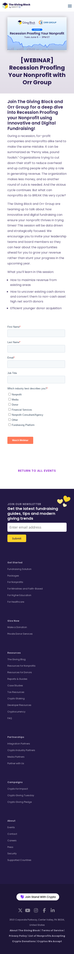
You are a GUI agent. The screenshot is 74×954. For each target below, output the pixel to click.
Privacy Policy (18, 935)
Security (12, 853)
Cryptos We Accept (49, 941)
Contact (12, 834)
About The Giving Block (25, 930)
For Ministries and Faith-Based (25, 588)
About (11, 820)
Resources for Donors (19, 672)
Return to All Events (37, 471)
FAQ (9, 718)
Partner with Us (15, 763)
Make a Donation (17, 627)
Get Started (14, 562)
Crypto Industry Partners (21, 750)
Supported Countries (19, 860)
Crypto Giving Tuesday (20, 795)
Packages (13, 575)
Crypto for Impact (17, 788)
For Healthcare (15, 601)
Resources (14, 652)
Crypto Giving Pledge (19, 802)
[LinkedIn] (52, 910)
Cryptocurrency (16, 711)
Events (11, 827)
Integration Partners (18, 743)
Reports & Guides (17, 679)
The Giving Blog (16, 659)
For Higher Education (19, 595)
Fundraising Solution (19, 569)
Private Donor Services (20, 633)
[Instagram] (35, 910)
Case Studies (15, 685)
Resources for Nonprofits (21, 665)
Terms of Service (52, 930)
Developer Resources (19, 705)
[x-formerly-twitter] (20, 910)
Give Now (13, 620)
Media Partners (15, 756)
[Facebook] (44, 910)
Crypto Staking (16, 698)
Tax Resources (15, 692)
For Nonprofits (15, 582)
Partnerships (15, 737)
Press (10, 847)
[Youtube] (27, 910)
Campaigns (15, 782)
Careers (12, 840)
